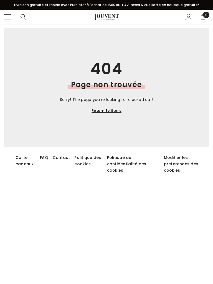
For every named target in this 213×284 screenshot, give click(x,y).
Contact (61, 157)
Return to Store (106, 110)
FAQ (44, 157)
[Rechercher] (23, 17)
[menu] (7, 17)
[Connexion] (189, 17)
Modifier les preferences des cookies (181, 164)
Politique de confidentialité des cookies (126, 164)
